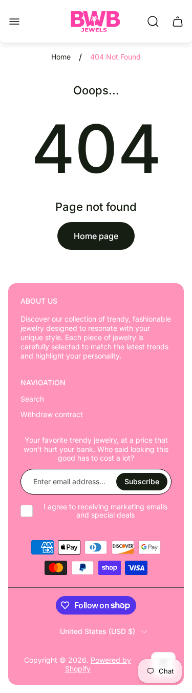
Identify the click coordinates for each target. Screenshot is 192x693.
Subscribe (141, 481)
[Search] (153, 21)
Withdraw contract (51, 414)
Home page (96, 236)
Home (61, 56)
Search (32, 398)
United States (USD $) (97, 631)
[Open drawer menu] (14, 21)
